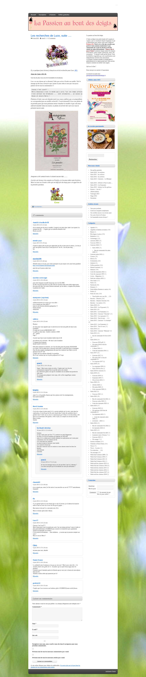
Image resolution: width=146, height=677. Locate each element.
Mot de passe (92, 488)
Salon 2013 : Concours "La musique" (100, 320)
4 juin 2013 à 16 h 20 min (40, 562)
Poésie (92, 291)
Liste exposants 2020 (98, 389)
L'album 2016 (96, 348)
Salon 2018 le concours (96, 371)
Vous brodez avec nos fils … (100, 296)
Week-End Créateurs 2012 (97, 461)
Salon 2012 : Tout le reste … (98, 318)
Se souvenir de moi (105, 492)
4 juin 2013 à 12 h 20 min (40, 409)
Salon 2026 (95, 248)
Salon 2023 (93, 405)
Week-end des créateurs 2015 (98, 468)
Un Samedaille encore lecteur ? (99, 217)
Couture (92, 256)
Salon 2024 (93, 423)
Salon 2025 (93, 430)
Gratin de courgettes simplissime (99, 210)
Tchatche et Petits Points (97, 444)
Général (92, 263)
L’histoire (52, 15)
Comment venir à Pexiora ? (100, 435)
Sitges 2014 (93, 196)
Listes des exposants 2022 (99, 403)
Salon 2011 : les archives (97, 174)
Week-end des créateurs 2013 (98, 463)
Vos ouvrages (94, 452)
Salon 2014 (93, 328)
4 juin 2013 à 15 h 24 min (40, 547)
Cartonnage (93, 238)
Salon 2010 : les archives (97, 172)
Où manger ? (96, 439)
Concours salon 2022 (98, 401)
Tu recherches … (95, 450)
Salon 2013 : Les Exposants (98, 185)
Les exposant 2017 (97, 361)
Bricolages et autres (95, 234)
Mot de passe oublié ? (103, 494)
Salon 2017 (93, 353)
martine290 (37, 259)
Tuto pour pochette (95, 208)
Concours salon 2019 (96, 254)
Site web (34, 635)
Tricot (92, 446)
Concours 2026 (94, 245)
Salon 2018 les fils (97, 368)
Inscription (42, 15)
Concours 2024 (94, 243)
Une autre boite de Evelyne (98, 215)
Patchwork (93, 285)
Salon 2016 (93, 339)
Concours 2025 (96, 437)
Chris (35, 545)
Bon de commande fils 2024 (100, 426)
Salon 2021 (93, 391)
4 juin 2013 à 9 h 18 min (40, 243)
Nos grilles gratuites (96, 170)
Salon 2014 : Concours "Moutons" (100, 331)
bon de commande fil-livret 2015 (101, 336)
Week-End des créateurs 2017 (98, 472)
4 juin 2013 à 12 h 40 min (40, 484)
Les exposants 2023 (97, 414)
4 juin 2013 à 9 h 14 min (40, 225)
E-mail (34, 629)
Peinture (92, 287)
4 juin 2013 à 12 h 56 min (40, 501)
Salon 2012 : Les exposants (98, 316)
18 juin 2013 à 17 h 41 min (48, 462)
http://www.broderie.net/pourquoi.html (44, 265)
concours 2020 (94, 240)
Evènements (93, 261)
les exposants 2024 (97, 428)
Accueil (33, 15)
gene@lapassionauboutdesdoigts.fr (96, 75)
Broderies (93, 236)
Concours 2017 (96, 355)
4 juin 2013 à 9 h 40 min (40, 261)
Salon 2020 (93, 382)
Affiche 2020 (96, 385)
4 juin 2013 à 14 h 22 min (40, 523)
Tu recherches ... (38, 206)
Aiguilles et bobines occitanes (98, 230)
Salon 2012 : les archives (97, 177)
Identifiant (91, 486)
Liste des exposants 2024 (97, 272)
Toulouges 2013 (94, 194)
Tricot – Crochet (95, 448)
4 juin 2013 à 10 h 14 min (40, 300)
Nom (34, 623)
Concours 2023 (96, 408)
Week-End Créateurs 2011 (97, 459)
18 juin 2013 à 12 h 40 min (44, 430)
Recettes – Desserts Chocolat (98, 301)
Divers (92, 258)
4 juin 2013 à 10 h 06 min (40, 280)
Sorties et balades (95, 441)
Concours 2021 (96, 394)
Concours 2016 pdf (97, 342)
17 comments (51, 38)
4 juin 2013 (36, 38)
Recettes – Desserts (95, 298)
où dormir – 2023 (97, 421)
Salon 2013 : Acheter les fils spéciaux (100, 187)
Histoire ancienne (95, 267)
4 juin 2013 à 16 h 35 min (40, 585)
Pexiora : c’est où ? (95, 189)
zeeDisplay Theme (111, 671)
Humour (92, 269)
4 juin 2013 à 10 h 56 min (44, 365)
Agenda (92, 227)
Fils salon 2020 (96, 387)
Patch (91, 283)
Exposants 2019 (96, 378)
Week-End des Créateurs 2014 (98, 465)
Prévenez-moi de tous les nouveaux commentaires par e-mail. (50, 651)
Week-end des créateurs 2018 (98, 474)
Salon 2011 (93, 309)
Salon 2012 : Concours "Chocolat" (100, 314)
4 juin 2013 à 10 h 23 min (40, 321)
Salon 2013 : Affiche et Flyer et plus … (101, 183)
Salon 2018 (93, 363)
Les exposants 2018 (97, 366)
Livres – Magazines (95, 276)
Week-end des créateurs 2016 (98, 470)
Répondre (35, 233)
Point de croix (94, 293)
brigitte (35, 390)
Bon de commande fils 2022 (100, 399)
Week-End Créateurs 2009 (97, 454)
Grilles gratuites (63, 15)
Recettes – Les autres (96, 303)
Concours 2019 (96, 375)
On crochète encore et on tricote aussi (100, 213)
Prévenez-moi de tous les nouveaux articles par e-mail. (48, 657)
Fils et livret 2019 (97, 380)
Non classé (93, 280)
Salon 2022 (93, 396)
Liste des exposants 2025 (97, 274)
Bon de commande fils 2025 (100, 433)
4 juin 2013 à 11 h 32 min (40, 392)
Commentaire (37, 607)
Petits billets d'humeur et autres (99, 289)
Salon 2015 (93, 333)
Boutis (92, 232)
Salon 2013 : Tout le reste (97, 326)
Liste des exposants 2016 (99, 350)
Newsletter (93, 198)
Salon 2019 (93, 373)
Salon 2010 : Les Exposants (98, 307)
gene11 (44, 38)
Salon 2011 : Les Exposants (98, 311)
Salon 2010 (93, 305)
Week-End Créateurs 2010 (97, 457)
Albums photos (94, 191)
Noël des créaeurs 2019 (96, 278)
